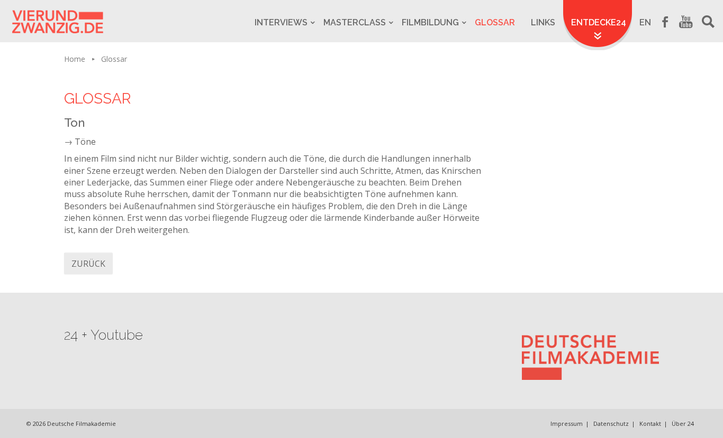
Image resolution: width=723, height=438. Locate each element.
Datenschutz (611, 423)
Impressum (566, 423)
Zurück (88, 263)
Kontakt (650, 423)
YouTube (685, 21)
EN (645, 22)
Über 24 (683, 423)
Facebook (664, 21)
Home (74, 59)
